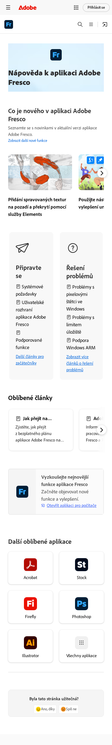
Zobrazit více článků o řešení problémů (79, 363)
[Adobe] (27, 7)
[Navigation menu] (8, 7)
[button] (76, 7)
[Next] (102, 173)
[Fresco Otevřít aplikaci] (105, 24)
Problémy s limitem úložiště (80, 324)
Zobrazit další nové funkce (27, 140)
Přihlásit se (96, 7)
